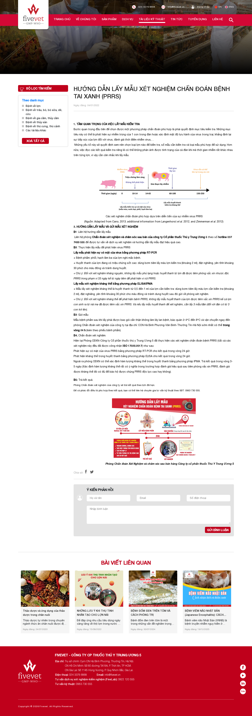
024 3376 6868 (146, 7)
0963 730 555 (84, 683)
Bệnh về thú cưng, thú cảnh (43, 126)
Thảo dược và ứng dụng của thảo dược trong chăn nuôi (44, 612)
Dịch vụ (127, 19)
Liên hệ (217, 19)
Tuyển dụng (197, 19)
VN (220, 7)
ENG (231, 7)
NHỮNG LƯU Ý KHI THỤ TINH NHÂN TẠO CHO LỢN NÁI (95, 612)
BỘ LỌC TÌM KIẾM (38, 88)
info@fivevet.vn (176, 7)
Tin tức (176, 19)
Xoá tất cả (35, 141)
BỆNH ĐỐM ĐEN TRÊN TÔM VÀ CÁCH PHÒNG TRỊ (150, 612)
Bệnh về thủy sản (36, 122)
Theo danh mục (33, 100)
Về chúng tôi (86, 19)
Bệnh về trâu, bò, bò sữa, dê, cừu (44, 112)
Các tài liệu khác (36, 130)
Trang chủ (62, 19)
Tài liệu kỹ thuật (152, 19)
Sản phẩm (109, 19)
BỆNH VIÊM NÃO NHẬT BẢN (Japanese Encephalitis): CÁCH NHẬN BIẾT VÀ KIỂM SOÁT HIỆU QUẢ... (205, 613)
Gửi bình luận (218, 530)
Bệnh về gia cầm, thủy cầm (42, 118)
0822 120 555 (126, 679)
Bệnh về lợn (33, 105)
